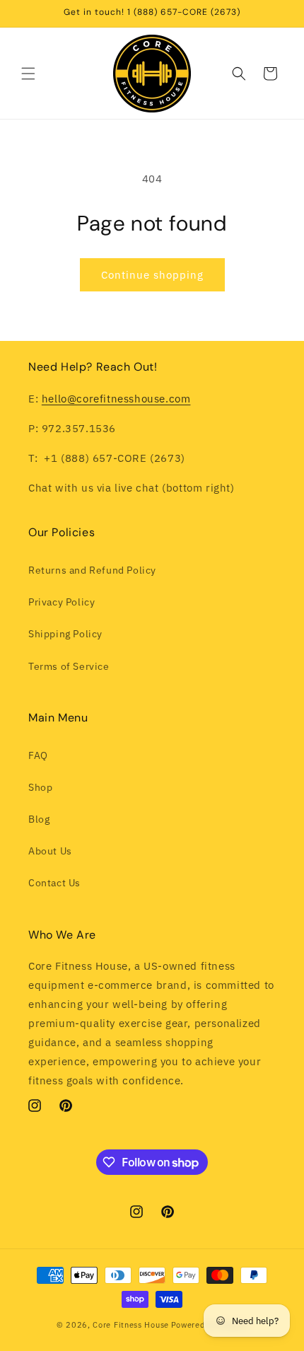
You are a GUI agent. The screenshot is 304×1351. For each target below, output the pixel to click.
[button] (28, 73)
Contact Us (54, 882)
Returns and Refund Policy (92, 570)
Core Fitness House (131, 1325)
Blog (38, 819)
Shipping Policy (65, 633)
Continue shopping (152, 275)
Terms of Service (69, 666)
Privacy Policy (61, 602)
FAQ (38, 755)
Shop (40, 787)
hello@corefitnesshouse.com (116, 398)
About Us (50, 851)
